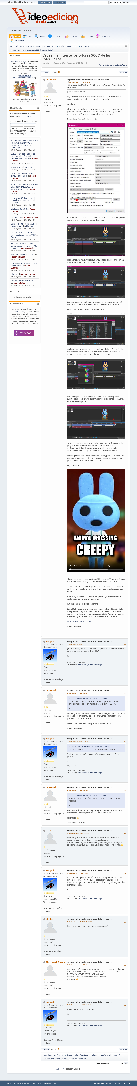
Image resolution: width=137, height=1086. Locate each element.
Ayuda (104, 1083)
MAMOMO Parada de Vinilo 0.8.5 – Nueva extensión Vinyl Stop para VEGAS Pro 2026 (24, 142)
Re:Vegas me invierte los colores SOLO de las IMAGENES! (89, 641)
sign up (30, 116)
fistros (14, 237)
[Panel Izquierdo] (126, 46)
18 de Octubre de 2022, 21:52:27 (78, 873)
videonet (29, 226)
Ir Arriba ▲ (126, 1083)
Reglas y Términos (115, 1083)
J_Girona (28, 167)
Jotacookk (51, 79)
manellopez (16, 147)
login (22, 116)
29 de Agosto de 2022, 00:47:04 (79, 82)
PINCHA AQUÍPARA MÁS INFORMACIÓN (24, 76)
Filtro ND (15, 274)
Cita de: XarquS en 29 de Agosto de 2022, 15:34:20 (89, 795)
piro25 (49, 919)
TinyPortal (97, 1083)
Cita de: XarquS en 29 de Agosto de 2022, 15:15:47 (89, 698)
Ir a (94, 1063)
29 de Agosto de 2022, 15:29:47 (77, 693)
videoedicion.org (18, 61)
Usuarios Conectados (19, 292)
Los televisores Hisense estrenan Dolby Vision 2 (24, 264)
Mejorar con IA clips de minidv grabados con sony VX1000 (23, 199)
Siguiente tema (120, 65)
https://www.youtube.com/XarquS (90, 665)
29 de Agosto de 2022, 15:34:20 (77, 741)
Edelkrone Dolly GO (19, 209)
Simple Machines (24, 1083)
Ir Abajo (45, 72)
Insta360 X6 (16, 217)
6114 (48, 830)
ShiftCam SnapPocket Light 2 (22, 254)
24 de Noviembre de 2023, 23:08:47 (79, 1005)
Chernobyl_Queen (55, 962)
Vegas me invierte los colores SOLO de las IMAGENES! (88, 79)
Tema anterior (105, 65)
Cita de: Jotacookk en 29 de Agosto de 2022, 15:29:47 (90, 746)
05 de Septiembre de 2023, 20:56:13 (79, 922)
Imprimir (123, 72)
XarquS (50, 641)
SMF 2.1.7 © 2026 (13, 1083)
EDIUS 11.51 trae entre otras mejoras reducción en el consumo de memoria (23, 156)
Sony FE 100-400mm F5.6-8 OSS (24, 280)
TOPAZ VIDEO (16, 167)
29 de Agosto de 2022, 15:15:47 (77, 644)
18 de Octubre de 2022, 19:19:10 (78, 833)
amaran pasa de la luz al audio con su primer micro (23, 174)
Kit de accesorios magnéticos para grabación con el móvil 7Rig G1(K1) (24, 246)
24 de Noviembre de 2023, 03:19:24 (79, 965)
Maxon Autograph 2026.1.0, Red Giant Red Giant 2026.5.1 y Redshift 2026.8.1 (24, 186)
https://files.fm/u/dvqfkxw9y (79, 621)
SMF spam (60, 1069)
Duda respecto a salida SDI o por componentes (24, 225)
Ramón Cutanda (31, 217)
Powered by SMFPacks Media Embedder (45, 1083)
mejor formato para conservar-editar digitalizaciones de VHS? (23, 233)
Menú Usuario (16, 108)
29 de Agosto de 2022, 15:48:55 (77, 790)
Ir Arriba (45, 1049)
